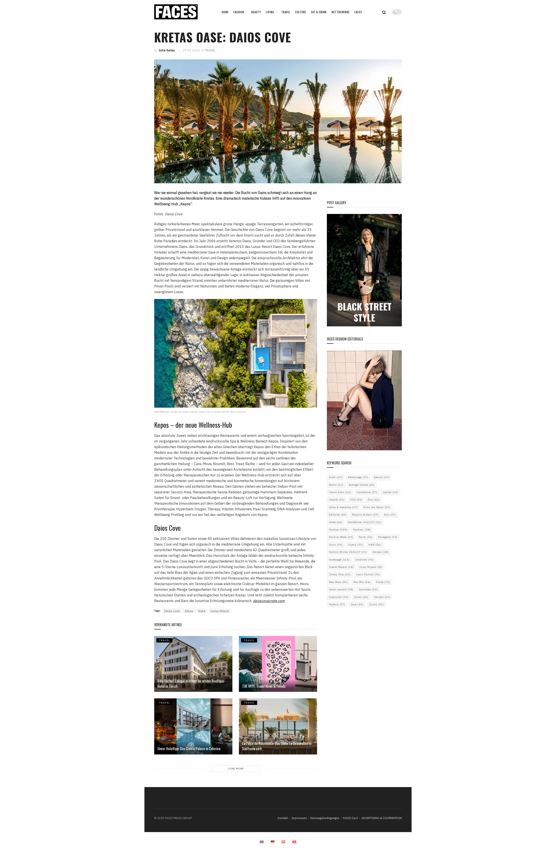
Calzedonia (367, 492)
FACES (358, 12)
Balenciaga (358, 477)
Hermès (381, 552)
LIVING (270, 12)
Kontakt (283, 818)
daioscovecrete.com (269, 601)
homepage (339, 559)
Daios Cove (172, 610)
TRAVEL (285, 12)
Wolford (337, 604)
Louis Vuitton (368, 574)
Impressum (299, 818)
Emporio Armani (365, 514)
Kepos (189, 610)
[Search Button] (384, 12)
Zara (357, 604)
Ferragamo (387, 537)
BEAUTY (256, 12)
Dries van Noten (376, 507)
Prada (383, 582)
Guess (355, 544)
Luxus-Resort (219, 610)
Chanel (336, 499)
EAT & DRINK (319, 12)
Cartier (390, 492)
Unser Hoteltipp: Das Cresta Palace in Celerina (189, 748)
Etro (390, 514)
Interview (364, 559)
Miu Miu (362, 582)
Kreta (201, 610)
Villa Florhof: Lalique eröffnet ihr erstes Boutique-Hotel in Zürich (191, 683)
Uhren (361, 597)
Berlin (336, 484)
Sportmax (368, 589)
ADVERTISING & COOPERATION (381, 818)
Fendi (365, 537)
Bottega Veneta (362, 484)
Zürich (376, 604)
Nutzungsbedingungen (324, 818)
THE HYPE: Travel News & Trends (264, 686)
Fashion (338, 529)
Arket (335, 477)
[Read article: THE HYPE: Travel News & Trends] (278, 664)
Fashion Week (341, 537)
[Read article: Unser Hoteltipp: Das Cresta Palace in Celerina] (193, 726)
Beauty (381, 477)
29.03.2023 (191, 50)
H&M (375, 544)
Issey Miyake (370, 567)
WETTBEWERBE (340, 12)
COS (356, 499)
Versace (382, 597)
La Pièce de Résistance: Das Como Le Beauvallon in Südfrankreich (276, 746)
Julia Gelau (167, 50)
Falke (335, 522)
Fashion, (362, 529)
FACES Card (350, 818)
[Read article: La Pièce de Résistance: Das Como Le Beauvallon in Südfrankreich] (278, 726)
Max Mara (338, 582)
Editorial (337, 514)
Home (225, 12)
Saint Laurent (341, 589)
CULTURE (300, 12)
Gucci (336, 544)
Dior (374, 499)
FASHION (238, 12)
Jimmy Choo (340, 574)
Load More (236, 768)
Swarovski (338, 597)
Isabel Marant (341, 567)
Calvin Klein (340, 492)
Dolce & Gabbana (343, 507)
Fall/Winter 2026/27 (364, 522)
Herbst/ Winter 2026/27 (348, 552)
